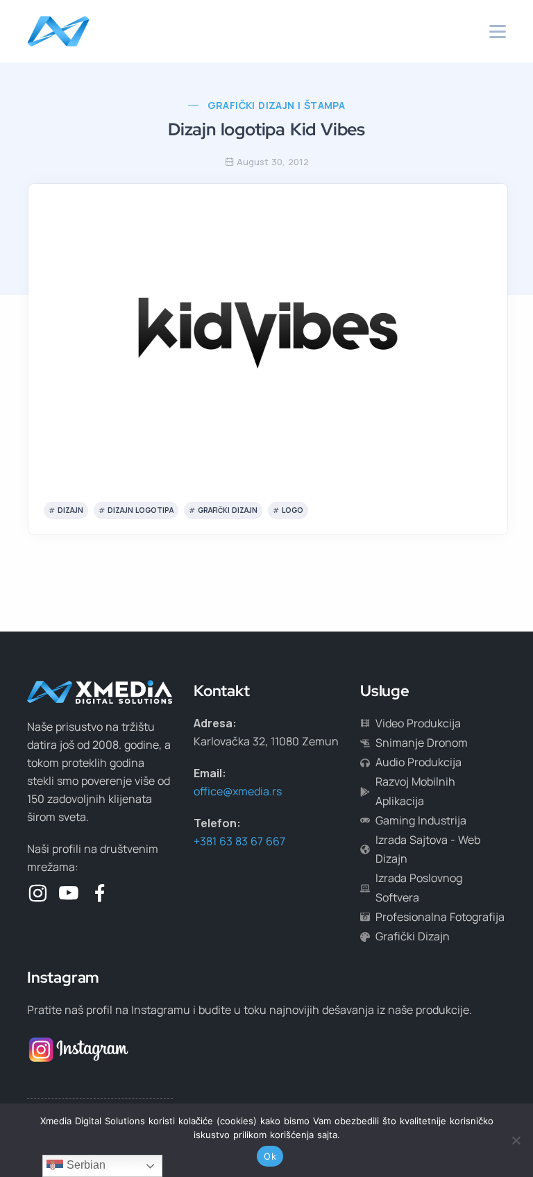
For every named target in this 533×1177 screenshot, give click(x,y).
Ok (270, 1156)
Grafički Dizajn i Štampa (277, 105)
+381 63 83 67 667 (239, 841)
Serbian (84, 1165)
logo (292, 510)
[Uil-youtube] (68, 893)
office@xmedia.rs (238, 791)
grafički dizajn (227, 510)
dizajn (70, 510)
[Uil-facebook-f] (100, 893)
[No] (516, 1140)
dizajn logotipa (141, 510)
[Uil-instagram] (37, 893)
